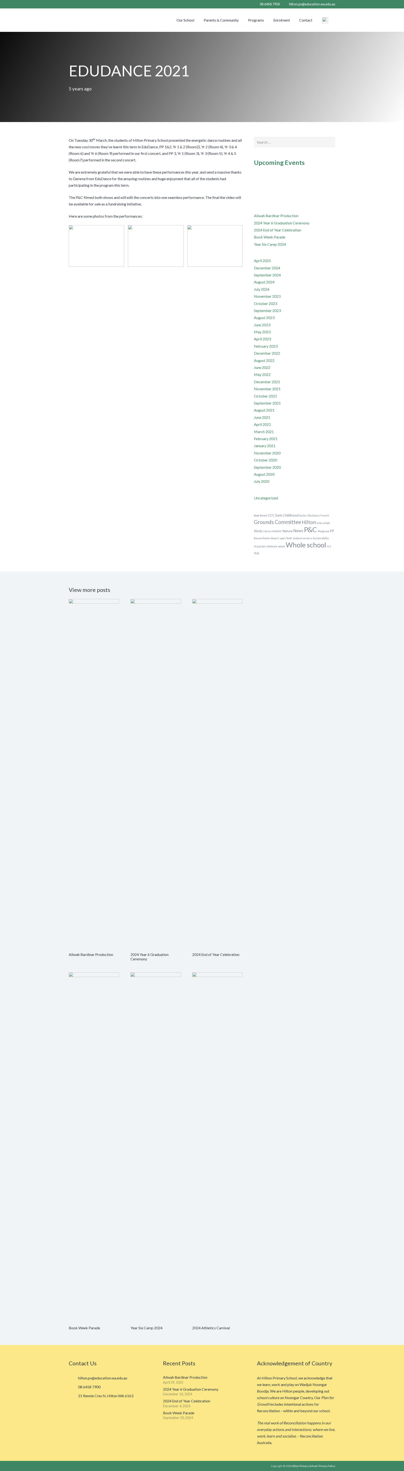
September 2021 (267, 403)
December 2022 (267, 353)
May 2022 (262, 374)
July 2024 (261, 289)
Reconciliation (262, 538)
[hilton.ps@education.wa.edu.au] (73, 1378)
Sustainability (321, 538)
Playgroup (323, 531)
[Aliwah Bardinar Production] (94, 774)
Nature (287, 531)
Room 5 (275, 538)
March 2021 (264, 431)
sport (282, 538)
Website (272, 546)
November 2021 (267, 388)
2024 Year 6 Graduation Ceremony (281, 223)
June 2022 (262, 367)
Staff (289, 538)
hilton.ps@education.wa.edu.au (102, 1378)
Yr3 (329, 546)
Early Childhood (287, 515)
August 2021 (264, 410)
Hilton (309, 522)
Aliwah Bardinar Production (276, 215)
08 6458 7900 (89, 1387)
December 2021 (267, 381)
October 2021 (265, 396)
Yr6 (256, 553)
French (325, 515)
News (298, 530)
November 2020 (267, 453)
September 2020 (267, 467)
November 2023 (267, 296)
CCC (271, 515)
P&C (310, 529)
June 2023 (262, 325)
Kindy (258, 531)
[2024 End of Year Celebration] (217, 774)
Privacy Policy (327, 1465)
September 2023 (267, 310)
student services (302, 538)
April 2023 (262, 339)
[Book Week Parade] (94, 1148)
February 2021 (266, 438)
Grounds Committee (277, 522)
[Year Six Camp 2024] (155, 1148)
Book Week (260, 515)
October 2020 (265, 460)
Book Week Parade (269, 237)
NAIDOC (277, 531)
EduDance (314, 515)
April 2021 (262, 424)
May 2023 (262, 332)
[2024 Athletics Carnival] (217, 1148)
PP (332, 531)
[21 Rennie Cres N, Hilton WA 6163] (73, 1396)
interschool (323, 522)
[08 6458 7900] (73, 1387)
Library (267, 531)
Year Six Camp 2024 (270, 244)
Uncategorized (266, 498)
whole (281, 546)
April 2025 (262, 260)
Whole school (306, 545)
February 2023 (266, 346)
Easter (303, 515)
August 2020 (264, 474)
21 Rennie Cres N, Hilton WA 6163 (105, 1395)
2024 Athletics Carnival (211, 1328)
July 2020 (261, 481)
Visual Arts (260, 546)
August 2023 (264, 317)
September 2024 (267, 275)
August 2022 (264, 360)
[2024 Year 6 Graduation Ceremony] (155, 774)
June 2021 (262, 417)
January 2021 (264, 445)
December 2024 (267, 268)
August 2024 (264, 282)
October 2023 (265, 303)
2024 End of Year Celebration (277, 230)
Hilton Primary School (304, 1465)
